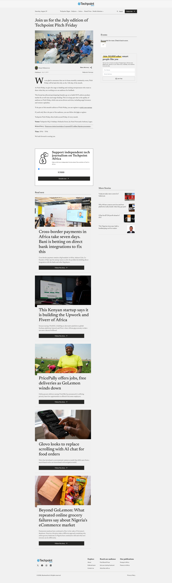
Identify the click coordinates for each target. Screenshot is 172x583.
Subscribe (129, 11)
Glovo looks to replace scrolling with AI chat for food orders (61, 449)
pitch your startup (86, 107)
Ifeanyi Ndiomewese (44, 68)
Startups (90, 72)
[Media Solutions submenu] (103, 11)
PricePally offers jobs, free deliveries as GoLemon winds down (62, 383)
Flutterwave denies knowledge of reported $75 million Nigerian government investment (68, 126)
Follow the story (60, 268)
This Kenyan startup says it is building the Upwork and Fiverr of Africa (64, 315)
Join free (119, 78)
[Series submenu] (82, 11)
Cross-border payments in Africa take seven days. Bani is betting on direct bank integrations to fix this (62, 242)
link (78, 112)
